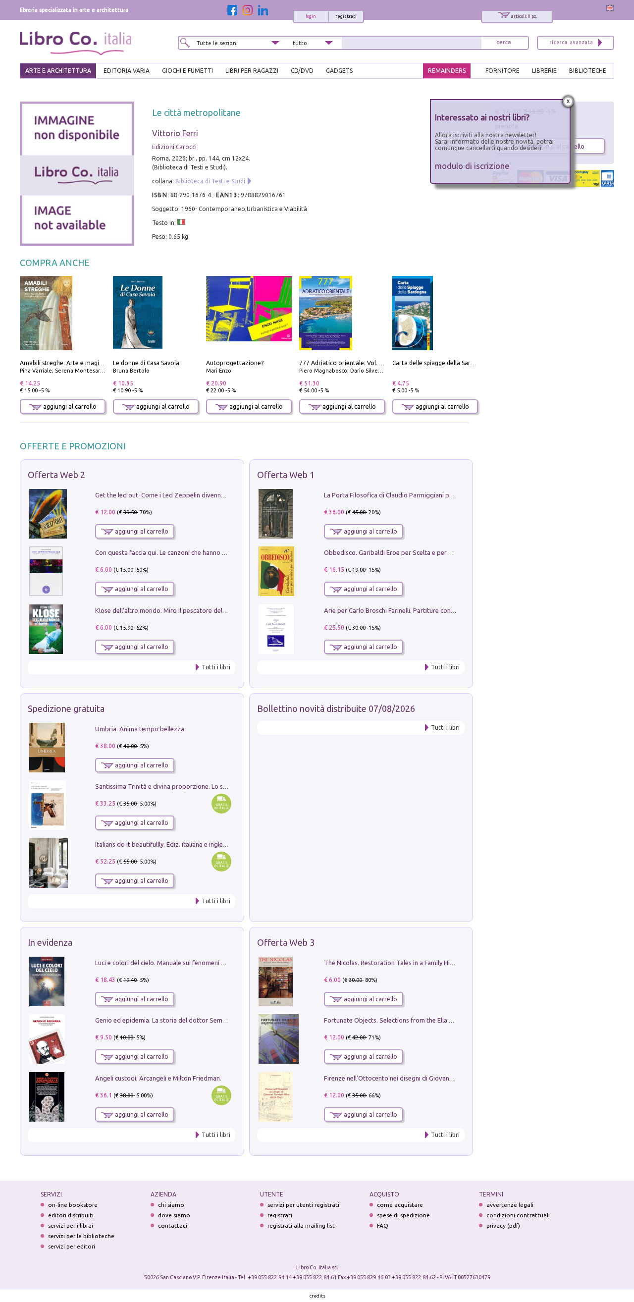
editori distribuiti (71, 1215)
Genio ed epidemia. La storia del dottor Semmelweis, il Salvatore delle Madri (205, 1020)
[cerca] (504, 43)
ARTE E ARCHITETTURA (58, 70)
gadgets (339, 70)
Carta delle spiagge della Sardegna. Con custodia (459, 363)
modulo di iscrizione (472, 165)
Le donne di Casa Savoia (146, 363)
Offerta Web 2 (56, 475)
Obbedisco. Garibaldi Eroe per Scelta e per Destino (397, 552)
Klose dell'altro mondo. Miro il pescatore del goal (166, 610)
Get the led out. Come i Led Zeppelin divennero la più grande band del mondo (207, 494)
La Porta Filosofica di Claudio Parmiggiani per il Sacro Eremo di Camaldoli (429, 494)
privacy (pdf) (503, 1225)
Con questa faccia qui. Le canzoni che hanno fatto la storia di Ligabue (194, 552)
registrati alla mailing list (301, 1225)
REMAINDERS (447, 70)
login (311, 16)
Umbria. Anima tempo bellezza (139, 728)
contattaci (172, 1225)
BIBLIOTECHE (587, 70)
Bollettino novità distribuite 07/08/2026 (336, 708)
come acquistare (400, 1204)
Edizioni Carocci (174, 147)
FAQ (382, 1225)
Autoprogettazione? (235, 363)
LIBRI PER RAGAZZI (251, 70)
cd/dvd (302, 70)
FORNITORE (502, 70)
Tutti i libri (216, 667)
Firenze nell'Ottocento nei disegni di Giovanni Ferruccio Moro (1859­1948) (428, 1078)
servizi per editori (71, 1246)
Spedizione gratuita (66, 708)
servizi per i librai (70, 1225)
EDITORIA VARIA (127, 70)
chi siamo (171, 1204)
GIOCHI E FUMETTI (187, 70)
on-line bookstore (73, 1204)
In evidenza (50, 942)
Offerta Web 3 (286, 942)
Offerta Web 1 (286, 475)
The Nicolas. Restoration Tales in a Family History (394, 962)
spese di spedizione (403, 1215)
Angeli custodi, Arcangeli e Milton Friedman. (158, 1078)
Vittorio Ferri (175, 133)
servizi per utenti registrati (303, 1204)
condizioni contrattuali (518, 1215)
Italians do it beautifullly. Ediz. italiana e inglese (162, 844)
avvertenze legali (509, 1204)
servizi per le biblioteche (81, 1236)
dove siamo (174, 1215)
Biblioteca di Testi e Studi (210, 181)
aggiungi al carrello (69, 406)
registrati (346, 16)
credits (317, 1296)
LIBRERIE (544, 70)
